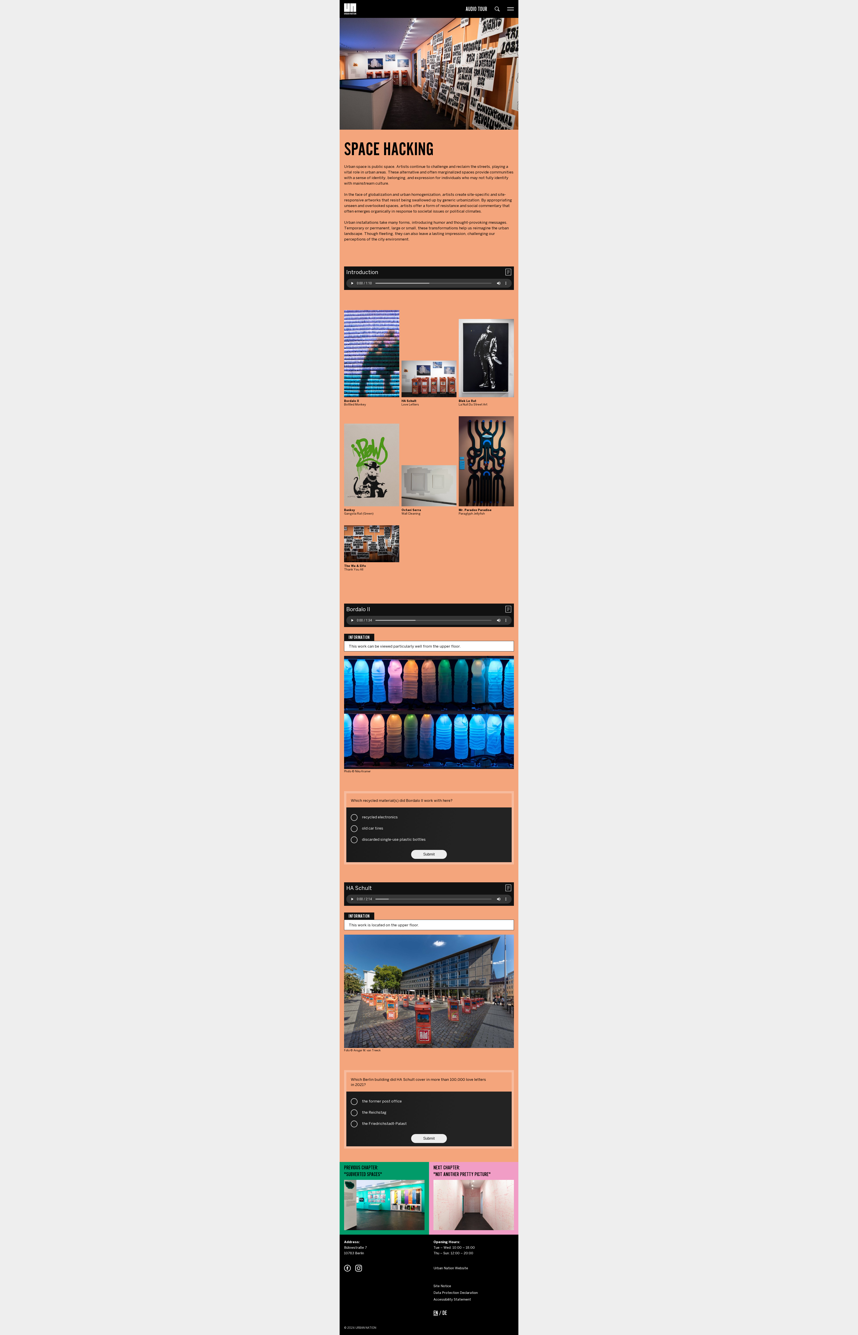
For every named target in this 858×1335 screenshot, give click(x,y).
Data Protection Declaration (455, 1293)
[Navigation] (510, 9)
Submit (429, 854)
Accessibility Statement (452, 1299)
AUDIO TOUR (476, 9)
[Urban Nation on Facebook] (347, 1268)
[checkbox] (354, 817)
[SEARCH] (497, 8)
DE (444, 1313)
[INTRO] (350, 9)
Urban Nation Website (450, 1268)
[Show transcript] (508, 272)
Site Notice (442, 1286)
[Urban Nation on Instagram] (358, 1268)
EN (435, 1313)
